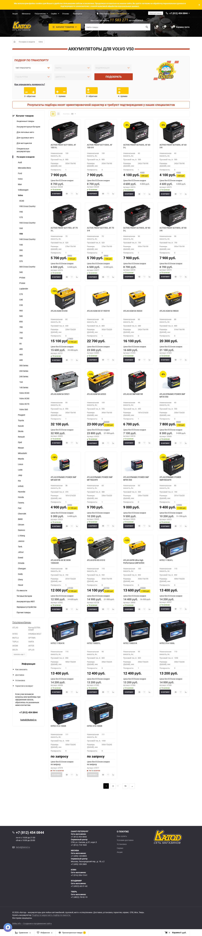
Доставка (19, 675)
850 (21, 321)
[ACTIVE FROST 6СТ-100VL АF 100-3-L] (65, 132)
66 (20, 343)
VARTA (31, 641)
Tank (20, 546)
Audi (20, 162)
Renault (21, 436)
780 (21, 327)
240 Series (23, 376)
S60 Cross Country (27, 266)
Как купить (122, 836)
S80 (21, 255)
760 (21, 332)
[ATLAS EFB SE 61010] (101, 548)
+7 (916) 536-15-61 (79, 875)
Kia (19, 480)
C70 (21, 294)
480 (21, 349)
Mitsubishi (22, 453)
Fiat (19, 508)
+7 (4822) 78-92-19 (79, 897)
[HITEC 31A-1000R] (65, 714)
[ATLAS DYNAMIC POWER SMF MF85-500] (137, 465)
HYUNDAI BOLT (34, 634)
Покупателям (40, 13)
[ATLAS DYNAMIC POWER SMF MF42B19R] (65, 465)
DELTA (15, 649)
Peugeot (21, 415)
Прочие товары (24, 612)
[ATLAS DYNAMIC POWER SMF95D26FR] (174, 465)
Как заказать (21, 669)
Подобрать (114, 77)
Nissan (21, 447)
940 (21, 316)
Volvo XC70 (24, 404)
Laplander (23, 288)
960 (21, 310)
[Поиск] (146, 27)
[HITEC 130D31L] (101, 631)
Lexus (20, 464)
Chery (20, 579)
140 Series (23, 387)
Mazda (21, 458)
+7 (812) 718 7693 (79, 845)
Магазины (26, 13)
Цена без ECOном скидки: (62, 180)
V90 (21, 211)
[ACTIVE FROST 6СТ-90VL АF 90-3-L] (137, 215)
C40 (21, 299)
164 (21, 382)
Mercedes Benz (24, 168)
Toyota (21, 420)
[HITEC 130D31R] (137, 631)
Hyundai (21, 491)
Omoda (21, 563)
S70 (21, 261)
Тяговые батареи (24, 596)
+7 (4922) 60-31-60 (79, 886)
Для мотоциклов (24, 143)
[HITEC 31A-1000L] (174, 631)
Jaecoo (21, 541)
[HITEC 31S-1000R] (101, 714)
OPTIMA (31, 637)
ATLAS (15, 627)
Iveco (20, 178)
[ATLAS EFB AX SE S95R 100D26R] (65, 548)
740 (21, 338)
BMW (20, 519)
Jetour (21, 552)
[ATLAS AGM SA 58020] (174, 299)
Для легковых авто (25, 132)
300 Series (23, 365)
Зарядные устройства (26, 607)
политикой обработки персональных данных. (118, 6)
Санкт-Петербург (118, 13)
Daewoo (21, 530)
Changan (22, 568)
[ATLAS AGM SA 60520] (101, 382)
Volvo (40, 41)
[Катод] (178, 837)
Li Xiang (21, 535)
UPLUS (31, 649)
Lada (20, 469)
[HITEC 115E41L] (174, 548)
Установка (20, 680)
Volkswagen (23, 189)
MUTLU (15, 637)
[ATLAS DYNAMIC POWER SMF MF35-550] (174, 382)
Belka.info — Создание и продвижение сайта (32, 923)
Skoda (20, 431)
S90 (21, 250)
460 (21, 354)
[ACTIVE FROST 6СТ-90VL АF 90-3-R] (174, 215)
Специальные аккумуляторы (23, 150)
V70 (21, 217)
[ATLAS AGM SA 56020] (137, 299)
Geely (20, 574)
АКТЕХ (31, 645)
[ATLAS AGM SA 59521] (65, 382)
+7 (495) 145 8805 (79, 856)
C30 (21, 305)
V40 (21, 244)
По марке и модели (27, 41)
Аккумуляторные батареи (28, 126)
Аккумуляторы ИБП (26, 601)
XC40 (21, 200)
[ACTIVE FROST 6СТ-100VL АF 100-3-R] (101, 132)
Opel (20, 442)
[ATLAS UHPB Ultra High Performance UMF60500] (137, 548)
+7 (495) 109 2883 (79, 864)
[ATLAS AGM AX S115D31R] (101, 299)
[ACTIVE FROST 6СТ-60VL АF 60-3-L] (137, 132)
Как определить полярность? (29, 84)
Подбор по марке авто (42, 915)
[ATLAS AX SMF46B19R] (137, 382)
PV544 (22, 277)
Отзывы (65, 13)
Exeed (20, 557)
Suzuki (21, 426)
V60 (21, 228)
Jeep (20, 475)
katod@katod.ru (28, 719)
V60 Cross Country (27, 222)
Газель (21, 502)
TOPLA (15, 641)
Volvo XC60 (24, 393)
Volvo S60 (23, 409)
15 (125, 786)
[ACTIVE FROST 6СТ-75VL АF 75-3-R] (101, 215)
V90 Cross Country (27, 206)
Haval (20, 585)
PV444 (22, 283)
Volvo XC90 (24, 398)
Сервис (54, 13)
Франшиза (77, 13)
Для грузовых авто (25, 137)
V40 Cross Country (27, 239)
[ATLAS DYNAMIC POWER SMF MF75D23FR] (101, 465)
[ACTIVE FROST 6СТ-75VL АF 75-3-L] (65, 215)
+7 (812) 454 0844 (28, 712)
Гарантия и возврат (24, 686)
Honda (21, 497)
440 (21, 360)
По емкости (22, 590)
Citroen (21, 524)
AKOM (15, 645)
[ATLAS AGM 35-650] (65, 299)
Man (20, 184)
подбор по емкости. (62, 915)
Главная (14, 42)
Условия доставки (125, 840)
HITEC (15, 634)
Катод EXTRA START (34, 628)
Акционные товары (25, 121)
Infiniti (20, 486)
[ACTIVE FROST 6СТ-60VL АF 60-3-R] (174, 132)
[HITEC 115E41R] (65, 631)
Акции (15, 13)
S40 (21, 272)
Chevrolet (22, 513)
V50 (21, 233)
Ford (20, 173)
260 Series (23, 371)
